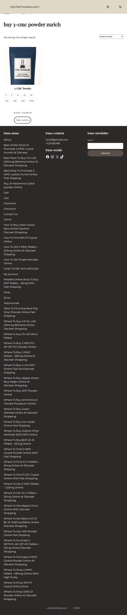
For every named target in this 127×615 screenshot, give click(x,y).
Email (91, 140)
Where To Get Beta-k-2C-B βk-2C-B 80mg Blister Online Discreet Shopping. (21, 522)
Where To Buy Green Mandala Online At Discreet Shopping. (20, 413)
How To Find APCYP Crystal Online (20, 239)
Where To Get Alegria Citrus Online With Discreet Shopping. (21, 509)
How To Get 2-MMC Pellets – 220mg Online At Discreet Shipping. (21, 250)
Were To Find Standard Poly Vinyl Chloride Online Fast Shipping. (21, 312)
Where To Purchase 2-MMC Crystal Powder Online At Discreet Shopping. (20, 560)
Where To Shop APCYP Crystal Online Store (18, 584)
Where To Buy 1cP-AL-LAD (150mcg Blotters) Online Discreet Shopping (20, 325)
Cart (6, 192)
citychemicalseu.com (24, 7)
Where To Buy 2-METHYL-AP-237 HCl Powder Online (20, 345)
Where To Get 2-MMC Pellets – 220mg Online (21, 485)
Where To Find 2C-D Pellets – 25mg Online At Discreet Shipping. (21, 465)
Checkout (10, 203)
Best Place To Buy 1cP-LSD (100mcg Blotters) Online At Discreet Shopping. (21, 162)
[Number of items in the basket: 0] (120, 7)
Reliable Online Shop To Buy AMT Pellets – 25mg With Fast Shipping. (21, 283)
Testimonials (11, 303)
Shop (7, 292)
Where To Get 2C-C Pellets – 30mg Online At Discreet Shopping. (21, 497)
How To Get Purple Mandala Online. (21, 261)
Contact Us (11, 214)
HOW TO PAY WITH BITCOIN (21, 268)
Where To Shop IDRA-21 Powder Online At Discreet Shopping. (20, 595)
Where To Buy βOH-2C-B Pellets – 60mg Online (19, 442)
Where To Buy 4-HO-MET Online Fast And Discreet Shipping (19, 369)
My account (11, 274)
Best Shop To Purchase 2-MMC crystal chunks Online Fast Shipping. (20, 174)
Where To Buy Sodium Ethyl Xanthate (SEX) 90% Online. (21, 432)
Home (7, 219)
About (7, 139)
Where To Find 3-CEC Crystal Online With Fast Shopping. (21, 476)
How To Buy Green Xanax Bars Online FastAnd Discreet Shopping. (19, 228)
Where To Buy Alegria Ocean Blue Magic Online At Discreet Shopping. (21, 382)
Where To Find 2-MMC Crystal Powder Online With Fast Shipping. (21, 453)
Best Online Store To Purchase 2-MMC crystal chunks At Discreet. (18, 149)
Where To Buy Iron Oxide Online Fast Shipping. (19, 423)
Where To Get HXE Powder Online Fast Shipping (20, 533)
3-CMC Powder (22, 88)
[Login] (108, 7)
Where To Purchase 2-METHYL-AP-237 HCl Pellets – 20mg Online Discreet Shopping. (21, 546)
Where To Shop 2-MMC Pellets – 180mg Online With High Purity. (21, 573)
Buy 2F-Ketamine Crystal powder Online (19, 185)
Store (7, 297)
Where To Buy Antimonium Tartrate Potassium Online (21, 401)
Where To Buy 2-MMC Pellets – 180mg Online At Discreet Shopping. (19, 356)
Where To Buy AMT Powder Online (20, 392)
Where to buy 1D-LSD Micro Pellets (21, 336)
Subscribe (105, 153)
